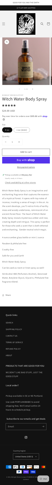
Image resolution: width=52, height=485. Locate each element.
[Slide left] (19, 89)
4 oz (7, 130)
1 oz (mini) (22, 130)
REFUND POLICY (13, 349)
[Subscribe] (43, 426)
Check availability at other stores (20, 182)
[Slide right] (32, 89)
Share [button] (8, 295)
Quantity (5, 136)
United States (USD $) (24, 456)
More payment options (26, 167)
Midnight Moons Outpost (18, 477)
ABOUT (9, 355)
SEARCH (9, 322)
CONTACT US (11, 336)
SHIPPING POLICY (14, 329)
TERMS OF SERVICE (14, 342)
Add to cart (26, 151)
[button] (3, 24)
